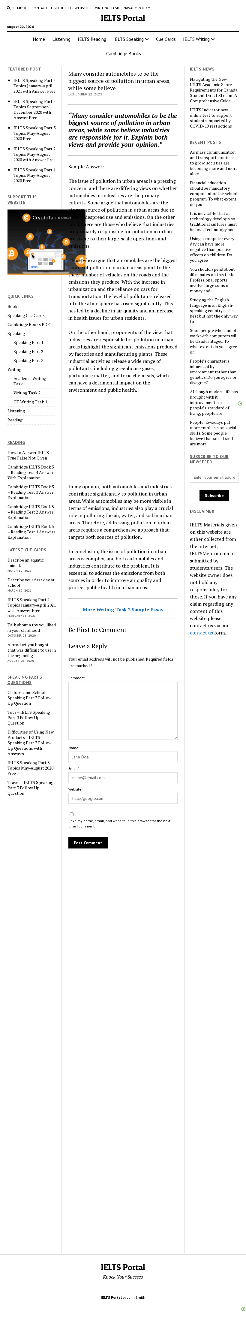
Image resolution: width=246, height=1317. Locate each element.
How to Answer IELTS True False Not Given (28, 455)
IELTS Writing (196, 39)
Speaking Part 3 (28, 360)
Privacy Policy (136, 8)
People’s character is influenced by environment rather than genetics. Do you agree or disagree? (213, 371)
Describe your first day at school (31, 582)
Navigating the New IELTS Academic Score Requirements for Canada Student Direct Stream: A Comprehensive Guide (213, 90)
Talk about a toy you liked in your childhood (32, 627)
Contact (40, 8)
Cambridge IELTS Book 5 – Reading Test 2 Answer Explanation (31, 512)
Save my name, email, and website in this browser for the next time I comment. (119, 823)
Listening (61, 39)
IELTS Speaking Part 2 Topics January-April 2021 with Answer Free (35, 86)
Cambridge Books (123, 53)
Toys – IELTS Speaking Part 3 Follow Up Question (29, 718)
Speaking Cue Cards (26, 315)
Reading (15, 420)
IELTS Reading (92, 39)
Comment (76, 678)
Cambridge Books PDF (29, 324)
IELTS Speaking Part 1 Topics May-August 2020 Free (35, 175)
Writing (14, 369)
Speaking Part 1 (28, 342)
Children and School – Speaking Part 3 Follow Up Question (29, 698)
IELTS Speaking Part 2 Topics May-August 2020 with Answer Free (35, 154)
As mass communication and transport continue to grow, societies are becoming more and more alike (214, 162)
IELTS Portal (123, 18)
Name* (74, 748)
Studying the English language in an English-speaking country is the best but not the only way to (214, 310)
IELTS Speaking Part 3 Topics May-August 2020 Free (35, 133)
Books (14, 306)
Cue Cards (166, 39)
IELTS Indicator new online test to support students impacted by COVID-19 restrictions (211, 118)
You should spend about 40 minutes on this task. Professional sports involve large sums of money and (212, 280)
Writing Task (107, 8)
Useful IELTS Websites (71, 8)
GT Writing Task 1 (30, 402)
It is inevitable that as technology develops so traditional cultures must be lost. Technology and (213, 221)
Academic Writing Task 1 (30, 381)
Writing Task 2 (27, 393)
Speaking (16, 333)
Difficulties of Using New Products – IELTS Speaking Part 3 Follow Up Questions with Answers (31, 742)
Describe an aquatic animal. (26, 562)
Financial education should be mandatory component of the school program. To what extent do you (214, 193)
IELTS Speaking (128, 39)
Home (39, 39)
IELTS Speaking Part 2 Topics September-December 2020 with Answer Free (35, 109)
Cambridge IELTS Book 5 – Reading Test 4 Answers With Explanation (32, 472)
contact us (201, 632)
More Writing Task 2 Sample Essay (123, 609)
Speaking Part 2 (28, 351)
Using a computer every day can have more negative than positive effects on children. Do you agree (212, 249)
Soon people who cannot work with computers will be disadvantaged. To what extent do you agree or (214, 341)
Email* (73, 768)
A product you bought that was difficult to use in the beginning (32, 650)
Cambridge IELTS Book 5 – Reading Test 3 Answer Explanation (31, 492)
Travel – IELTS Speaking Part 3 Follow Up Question (30, 788)
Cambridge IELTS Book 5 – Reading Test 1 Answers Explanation (32, 532)
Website (74, 789)
